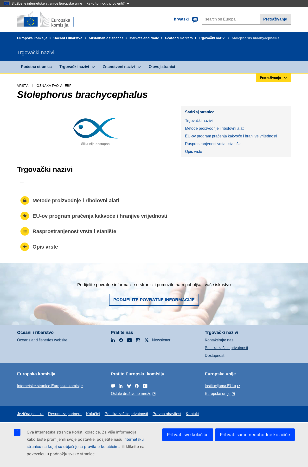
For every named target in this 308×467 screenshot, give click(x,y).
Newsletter (161, 340)
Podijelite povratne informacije (154, 299)
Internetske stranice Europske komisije (50, 386)
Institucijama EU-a (220, 386)
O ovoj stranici (162, 67)
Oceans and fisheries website (42, 340)
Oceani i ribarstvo (68, 38)
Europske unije (218, 394)
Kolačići (93, 414)
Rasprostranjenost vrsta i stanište (213, 144)
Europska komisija (32, 38)
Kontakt (192, 414)
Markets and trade (144, 38)
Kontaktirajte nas (219, 340)
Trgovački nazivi (212, 38)
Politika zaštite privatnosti (226, 348)
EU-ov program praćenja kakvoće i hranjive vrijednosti (231, 136)
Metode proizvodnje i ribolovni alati (214, 128)
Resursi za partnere (65, 414)
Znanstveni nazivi (119, 67)
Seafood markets (179, 38)
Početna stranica (36, 67)
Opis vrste (193, 151)
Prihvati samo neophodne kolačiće (255, 434)
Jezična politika (30, 414)
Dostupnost (214, 355)
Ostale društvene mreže (131, 394)
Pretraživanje (275, 19)
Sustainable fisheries (106, 38)
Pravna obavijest (167, 414)
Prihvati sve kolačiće (187, 434)
